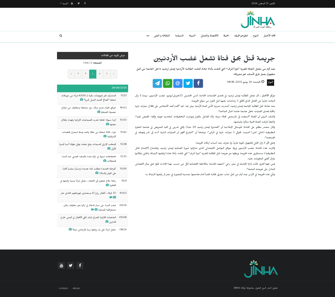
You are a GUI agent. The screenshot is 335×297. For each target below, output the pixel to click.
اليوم (256, 36)
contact (63, 288)
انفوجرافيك (241, 36)
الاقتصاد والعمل (209, 36)
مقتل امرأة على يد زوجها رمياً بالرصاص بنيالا (94, 230)
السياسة (179, 36)
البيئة (192, 36)
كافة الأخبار (269, 36)
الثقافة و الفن (162, 36)
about (76, 288)
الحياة (226, 36)
